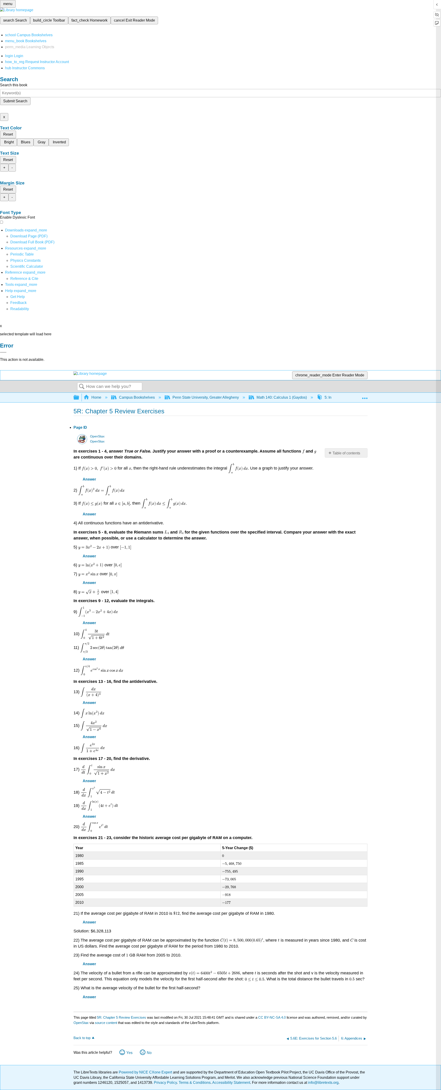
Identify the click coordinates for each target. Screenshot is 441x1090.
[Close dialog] (3, 352)
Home (96, 397)
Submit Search (15, 101)
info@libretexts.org (323, 1082)
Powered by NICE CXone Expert (146, 1072)
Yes (129, 1053)
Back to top (82, 1038)
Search (81, 387)
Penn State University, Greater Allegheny (206, 397)
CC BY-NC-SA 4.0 (272, 1017)
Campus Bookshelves (137, 397)
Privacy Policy (165, 1082)
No (149, 1053)
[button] (18, 303)
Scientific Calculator (26, 266)
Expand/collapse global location (365, 396)
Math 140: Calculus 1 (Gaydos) (282, 397)
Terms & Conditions (195, 1082)
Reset (8, 134)
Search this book (13, 85)
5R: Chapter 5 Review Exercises (121, 1017)
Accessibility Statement (231, 1082)
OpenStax (97, 436)
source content (106, 1023)
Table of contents (346, 453)
